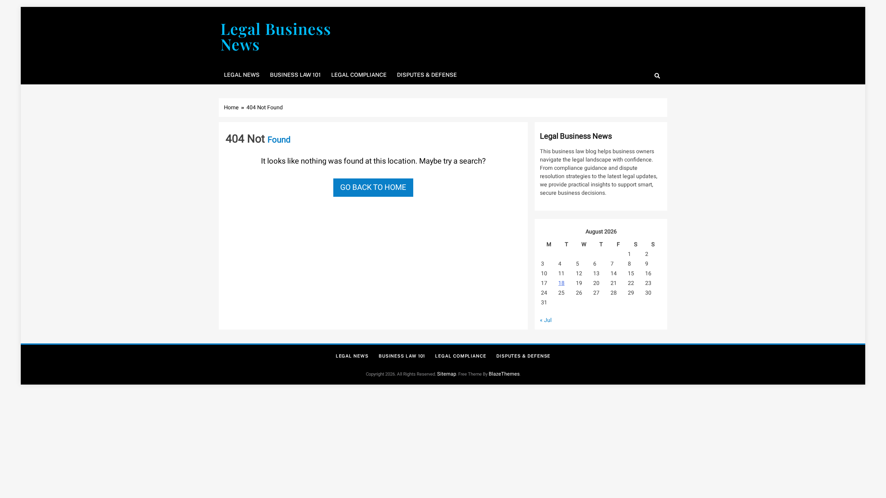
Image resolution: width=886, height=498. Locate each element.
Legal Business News (275, 36)
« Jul (546, 320)
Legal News (242, 75)
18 (561, 283)
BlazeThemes (504, 374)
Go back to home (373, 187)
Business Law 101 (295, 75)
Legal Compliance (359, 75)
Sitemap (446, 374)
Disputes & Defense (427, 75)
